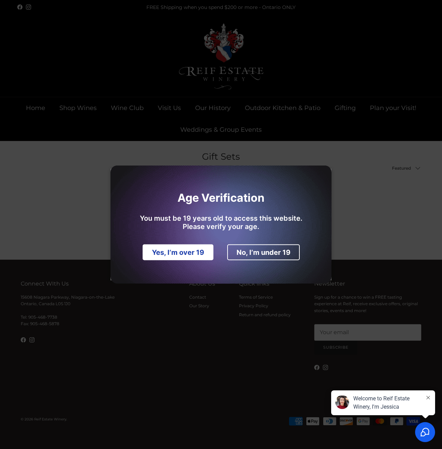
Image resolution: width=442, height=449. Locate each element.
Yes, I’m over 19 (178, 252)
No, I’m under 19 (263, 252)
